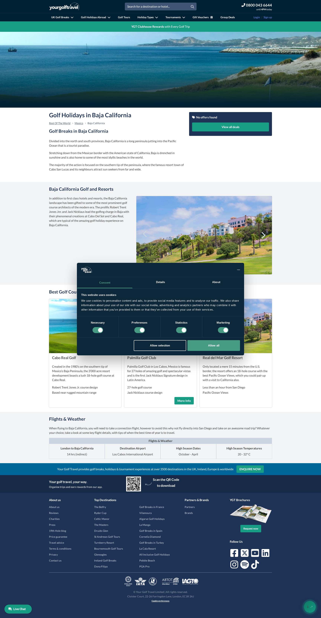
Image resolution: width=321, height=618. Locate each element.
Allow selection (160, 345)
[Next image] (263, 234)
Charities (54, 518)
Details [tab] (160, 282)
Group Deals (228, 17)
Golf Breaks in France (151, 507)
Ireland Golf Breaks (105, 560)
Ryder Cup (100, 512)
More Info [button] (184, 400)
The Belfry (100, 507)
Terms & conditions (60, 548)
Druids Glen (101, 530)
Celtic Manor (101, 518)
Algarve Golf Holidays (152, 518)
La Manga (144, 524)
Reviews (54, 512)
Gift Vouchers (201, 17)
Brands (189, 512)
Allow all (213, 345)
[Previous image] (145, 234)
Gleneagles (100, 554)
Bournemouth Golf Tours (108, 548)
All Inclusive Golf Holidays (154, 554)
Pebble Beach (147, 560)
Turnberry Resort (104, 542)
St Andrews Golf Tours (107, 536)
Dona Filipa (101, 566)
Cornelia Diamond (150, 536)
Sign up (268, 17)
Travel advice (56, 542)
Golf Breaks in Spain (150, 530)
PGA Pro (144, 566)
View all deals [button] (230, 127)
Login (257, 17)
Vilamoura (145, 512)
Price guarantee (58, 536)
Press (52, 524)
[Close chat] (308, 495)
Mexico (79, 123)
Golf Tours (124, 17)
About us (54, 507)
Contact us (55, 560)
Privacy (53, 554)
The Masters (101, 524)
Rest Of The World (59, 123)
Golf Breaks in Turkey (151, 542)
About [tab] (216, 282)
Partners (190, 507)
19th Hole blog (57, 530)
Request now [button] (250, 528)
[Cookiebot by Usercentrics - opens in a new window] (223, 270)
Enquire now (250, 469)
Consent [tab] (104, 282)
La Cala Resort (147, 548)
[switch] (139, 330)
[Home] (64, 6)
